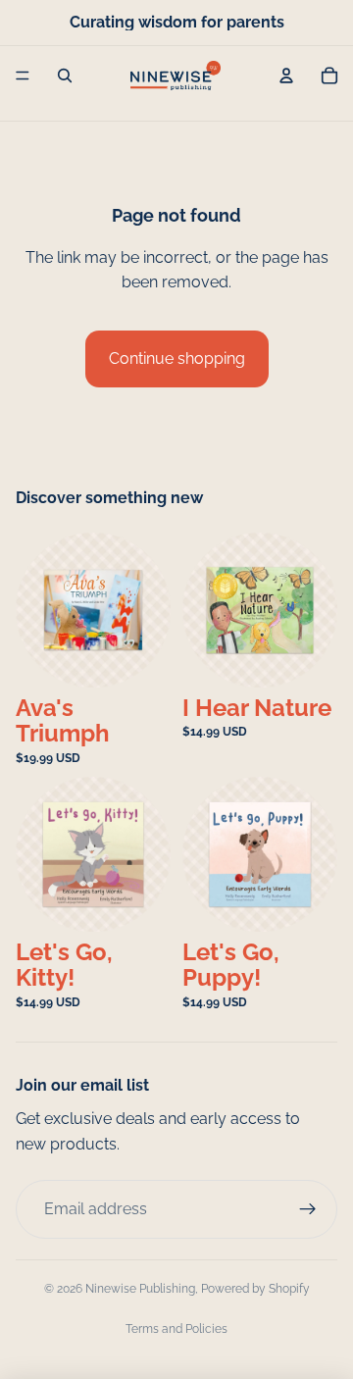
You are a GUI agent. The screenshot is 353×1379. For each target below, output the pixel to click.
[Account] (286, 75)
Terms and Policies (176, 1329)
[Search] (64, 75)
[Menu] (22, 75)
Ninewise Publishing (140, 1289)
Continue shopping (177, 358)
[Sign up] (307, 1209)
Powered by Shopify (255, 1289)
